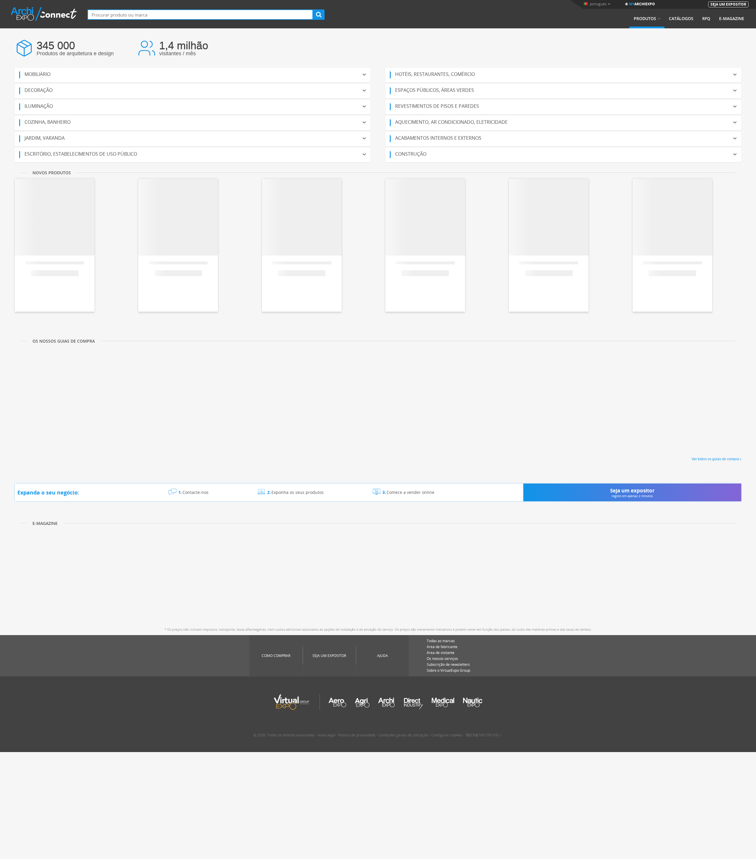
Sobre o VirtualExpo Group (448, 670)
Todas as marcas (441, 640)
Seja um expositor (329, 655)
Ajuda (382, 655)
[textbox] (200, 14)
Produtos (645, 18)
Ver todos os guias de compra (715, 459)
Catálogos (681, 18)
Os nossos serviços (442, 658)
